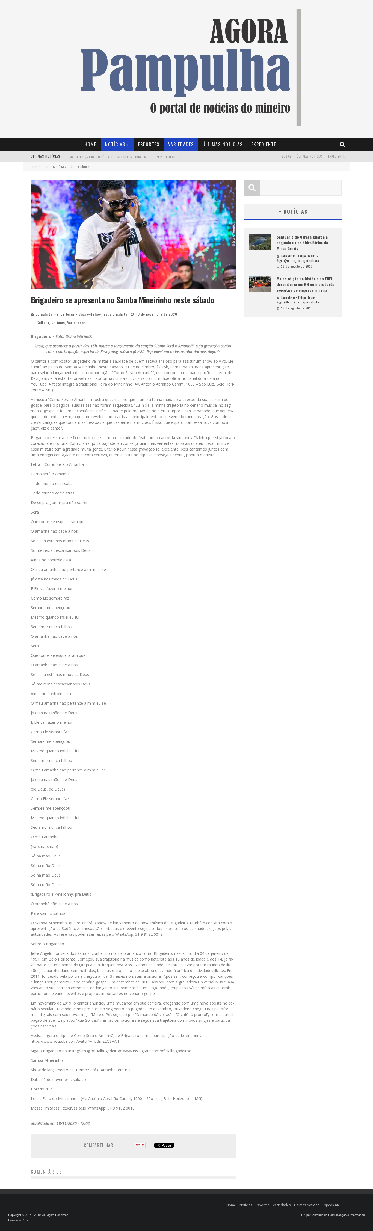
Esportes (148, 144)
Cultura (43, 322)
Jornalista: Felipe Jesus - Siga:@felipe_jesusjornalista (82, 314)
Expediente (263, 144)
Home (90, 144)
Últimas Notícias (223, 144)
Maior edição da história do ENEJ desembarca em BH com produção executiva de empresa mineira (146, 157)
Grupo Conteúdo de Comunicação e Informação (333, 1215)
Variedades (181, 144)
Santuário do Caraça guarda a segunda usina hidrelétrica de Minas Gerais (302, 242)
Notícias (115, 144)
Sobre (286, 156)
